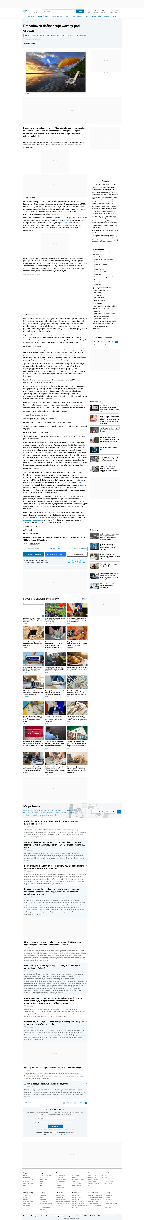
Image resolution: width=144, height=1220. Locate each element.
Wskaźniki (99, 303)
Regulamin (71, 1216)
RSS (85, 1216)
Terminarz (99, 337)
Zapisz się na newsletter (79, 548)
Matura (41, 1205)
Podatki (64, 813)
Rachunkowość (27, 1177)
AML (89, 1185)
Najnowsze (106, 184)
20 (105, 342)
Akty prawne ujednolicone (62, 1203)
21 (109, 342)
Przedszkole (43, 1195)
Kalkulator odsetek (77, 1201)
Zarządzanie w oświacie (46, 1203)
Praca (57, 1183)
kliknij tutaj (64, 1134)
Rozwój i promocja (28, 1201)
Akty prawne (59, 1192)
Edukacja (107, 16)
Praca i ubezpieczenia (45, 21)
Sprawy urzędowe (60, 1181)
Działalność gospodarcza (100, 290)
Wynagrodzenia (44, 1177)
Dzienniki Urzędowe (61, 1199)
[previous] (64, 1103)
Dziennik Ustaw (60, 1195)
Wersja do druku (35, 548)
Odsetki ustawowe (93, 1203)
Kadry (40, 16)
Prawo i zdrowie (60, 1187)
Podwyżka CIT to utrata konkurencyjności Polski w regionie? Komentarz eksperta (104, 188)
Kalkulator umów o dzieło (100, 264)
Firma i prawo (95, 402)
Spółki (46, 810)
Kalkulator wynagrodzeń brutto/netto (103, 259)
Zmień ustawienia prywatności (55, 1216)
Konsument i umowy (61, 1179)
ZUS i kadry (26, 1181)
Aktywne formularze (103, 288)
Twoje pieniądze (77, 16)
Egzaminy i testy (44, 1201)
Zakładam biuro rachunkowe (95, 1175)
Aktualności (26, 810)
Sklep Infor (58, 1185)
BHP (41, 1183)
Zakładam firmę (37, 810)
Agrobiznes (71, 813)
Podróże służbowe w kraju (100, 318)
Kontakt (92, 1216)
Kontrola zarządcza (98, 297)
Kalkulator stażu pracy (78, 1203)
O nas (25, 1216)
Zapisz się (55, 1126)
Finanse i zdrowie (76, 1185)
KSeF (114, 16)
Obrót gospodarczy (28, 1179)
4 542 (81, 1103)
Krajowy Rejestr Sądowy (100, 300)
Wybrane (113, 184)
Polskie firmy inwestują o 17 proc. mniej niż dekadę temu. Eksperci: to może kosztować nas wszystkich (105, 222)
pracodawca (63, 223)
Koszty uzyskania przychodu (101, 316)
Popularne (97, 184)
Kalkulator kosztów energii (100, 267)
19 (101, 342)
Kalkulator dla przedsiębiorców (102, 257)
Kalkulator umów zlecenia (100, 262)
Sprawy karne (59, 1177)
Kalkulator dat (97, 284)
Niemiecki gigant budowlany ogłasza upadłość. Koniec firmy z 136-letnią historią (104, 236)
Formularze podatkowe (110, 1203)
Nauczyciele (43, 1199)
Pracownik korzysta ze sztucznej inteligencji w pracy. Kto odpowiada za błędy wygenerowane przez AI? (105, 241)
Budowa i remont (108, 1181)
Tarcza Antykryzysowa (46, 815)
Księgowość (31, 16)
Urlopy (41, 1181)
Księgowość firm (28, 1173)
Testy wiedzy (43, 1209)
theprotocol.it (107, 1205)
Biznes (47, 16)
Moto (87, 16)
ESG (56, 815)
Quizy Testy (96, 328)
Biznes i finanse (76, 1175)
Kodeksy (58, 1205)
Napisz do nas (57, 548)
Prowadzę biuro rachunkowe (95, 1177)
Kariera (79, 1216)
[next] (86, 1103)
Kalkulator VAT (97, 274)
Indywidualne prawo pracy (46, 1175)
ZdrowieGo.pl (108, 1195)
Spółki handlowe (97, 292)
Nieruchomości (96, 16)
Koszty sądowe (97, 295)
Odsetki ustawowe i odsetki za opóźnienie (105, 306)
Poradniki (34, 815)
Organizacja (26, 1195)
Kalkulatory (99, 249)
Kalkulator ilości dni (98, 282)
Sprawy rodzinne (60, 1175)
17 (94, 342)
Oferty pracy (107, 1207)
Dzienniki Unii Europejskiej (63, 1201)
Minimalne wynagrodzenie (95, 1197)
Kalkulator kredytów (98, 269)
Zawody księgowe (28, 1183)
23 (116, 342)
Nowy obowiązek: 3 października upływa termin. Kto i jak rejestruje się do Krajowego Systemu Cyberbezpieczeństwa (105, 207)
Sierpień (108, 337)
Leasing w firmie (68, 810)
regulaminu (56, 1122)
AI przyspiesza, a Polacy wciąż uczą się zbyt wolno (105, 231)
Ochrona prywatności (36, 1216)
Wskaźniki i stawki (93, 1192)
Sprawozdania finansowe (94, 1183)
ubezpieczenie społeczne (32, 520)
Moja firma (35, 21)
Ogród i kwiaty (108, 1183)
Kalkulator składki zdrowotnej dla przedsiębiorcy (102, 253)
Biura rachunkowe (93, 1173)
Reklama (100, 1216)
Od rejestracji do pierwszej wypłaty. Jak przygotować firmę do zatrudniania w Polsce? (103, 212)
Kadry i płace (26, 1203)
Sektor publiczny (57, 16)
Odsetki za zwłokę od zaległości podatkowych (102, 310)
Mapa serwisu (110, 1216)
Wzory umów (107, 1201)
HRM (41, 1185)
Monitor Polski (59, 1197)
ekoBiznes (26, 815)
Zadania (25, 1199)
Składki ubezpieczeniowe (94, 1199)
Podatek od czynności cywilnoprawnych (104, 321)
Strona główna (27, 21)
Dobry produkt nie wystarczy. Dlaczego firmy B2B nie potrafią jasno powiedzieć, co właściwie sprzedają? (105, 198)
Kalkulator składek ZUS (100, 272)
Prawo (67, 16)
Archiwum (107, 1197)
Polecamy (94, 530)
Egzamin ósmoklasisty (45, 1207)
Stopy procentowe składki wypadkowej (104, 313)
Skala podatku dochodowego (96, 1205)
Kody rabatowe (108, 1199)
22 (113, 342)
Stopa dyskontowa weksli (100, 326)
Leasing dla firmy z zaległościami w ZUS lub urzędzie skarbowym (105, 226)
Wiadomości (107, 1175)
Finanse (58, 810)
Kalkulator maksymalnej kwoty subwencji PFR (105, 278)
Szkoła (41, 1197)
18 (98, 342)
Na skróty (107, 1192)
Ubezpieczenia (43, 1179)
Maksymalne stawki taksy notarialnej (103, 323)
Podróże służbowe (93, 1201)
